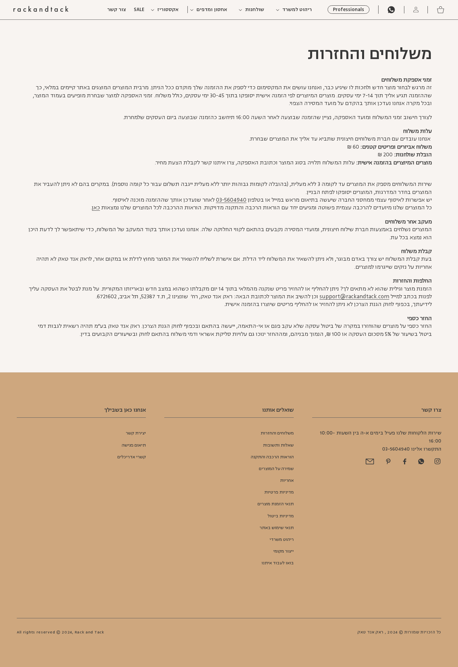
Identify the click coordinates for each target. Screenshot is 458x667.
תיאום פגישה (134, 445)
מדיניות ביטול (281, 516)
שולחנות (254, 9)
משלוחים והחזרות (277, 433)
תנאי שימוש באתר (277, 528)
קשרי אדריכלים (131, 457)
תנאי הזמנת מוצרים (275, 504)
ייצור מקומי (283, 551)
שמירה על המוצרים (276, 469)
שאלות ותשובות (278, 445)
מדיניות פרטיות (279, 492)
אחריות (287, 480)
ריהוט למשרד (297, 9)
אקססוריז (167, 9)
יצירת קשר (136, 433)
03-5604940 (231, 200)
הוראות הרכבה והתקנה (272, 457)
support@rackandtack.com (354, 297)
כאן (96, 208)
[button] (297, 9)
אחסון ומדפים (211, 9)
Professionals (348, 9)
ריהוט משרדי (282, 539)
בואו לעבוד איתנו (278, 563)
